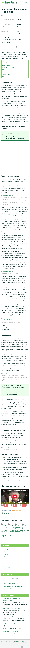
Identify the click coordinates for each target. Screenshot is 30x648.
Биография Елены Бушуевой (11, 578)
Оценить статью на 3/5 (6, 513)
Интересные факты (8, 74)
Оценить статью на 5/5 (10, 513)
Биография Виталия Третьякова (11, 631)
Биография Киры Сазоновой (10, 616)
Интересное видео (8, 76)
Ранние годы (6, 65)
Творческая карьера (8, 67)
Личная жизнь (6, 69)
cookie (18, 647)
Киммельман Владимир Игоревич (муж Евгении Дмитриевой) (11, 532)
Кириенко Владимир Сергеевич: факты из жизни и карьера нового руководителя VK (5, 534)
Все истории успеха (9, 551)
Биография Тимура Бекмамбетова (13, 586)
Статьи (6, 554)
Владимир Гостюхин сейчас (10, 72)
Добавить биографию (20, 641)
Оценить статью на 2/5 (4, 513)
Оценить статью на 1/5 (2, 513)
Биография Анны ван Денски (10, 623)
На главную (7, 549)
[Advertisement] (15, 157)
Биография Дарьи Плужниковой (12, 588)
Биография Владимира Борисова (25, 530)
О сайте (6, 557)
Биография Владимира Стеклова (18, 530)
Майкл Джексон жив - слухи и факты (13, 608)
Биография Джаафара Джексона (13, 581)
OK (22, 647)
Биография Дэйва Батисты (11, 583)
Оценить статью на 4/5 (8, 513)
